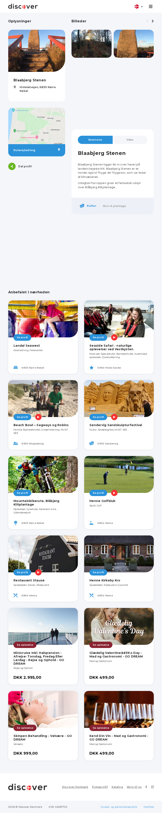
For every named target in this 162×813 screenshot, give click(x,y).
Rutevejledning (24, 150)
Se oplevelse (25, 644)
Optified (148, 806)
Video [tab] (130, 139)
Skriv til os (134, 787)
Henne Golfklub (102, 501)
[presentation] (147, 21)
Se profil (22, 337)
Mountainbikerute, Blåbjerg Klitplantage (36, 502)
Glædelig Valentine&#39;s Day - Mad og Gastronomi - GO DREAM (116, 654)
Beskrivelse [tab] (95, 139)
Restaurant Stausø (29, 580)
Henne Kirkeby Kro (104, 580)
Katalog (117, 787)
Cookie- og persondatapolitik (119, 806)
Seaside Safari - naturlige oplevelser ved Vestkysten (111, 347)
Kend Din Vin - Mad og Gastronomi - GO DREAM (118, 737)
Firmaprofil (100, 787)
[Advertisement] (113, 93)
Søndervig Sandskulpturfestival (115, 425)
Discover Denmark (75, 787)
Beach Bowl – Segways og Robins (41, 425)
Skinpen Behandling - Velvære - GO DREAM (43, 737)
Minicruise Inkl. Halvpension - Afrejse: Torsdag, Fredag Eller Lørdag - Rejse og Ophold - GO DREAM (39, 658)
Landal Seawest (27, 345)
